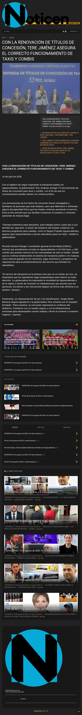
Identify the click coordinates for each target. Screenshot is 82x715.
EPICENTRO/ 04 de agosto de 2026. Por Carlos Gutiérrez (33, 580)
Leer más (38, 500)
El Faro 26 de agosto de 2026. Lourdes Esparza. (37, 396)
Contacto (23, 699)
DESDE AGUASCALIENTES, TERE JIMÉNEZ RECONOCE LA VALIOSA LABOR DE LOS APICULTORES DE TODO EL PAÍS (57, 150)
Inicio (4, 38)
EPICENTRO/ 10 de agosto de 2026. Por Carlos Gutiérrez (33, 550)
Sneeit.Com (44, 711)
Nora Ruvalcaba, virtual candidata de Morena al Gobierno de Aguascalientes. (47, 405)
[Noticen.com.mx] (41, 26)
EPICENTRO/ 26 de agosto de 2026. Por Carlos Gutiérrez (40, 385)
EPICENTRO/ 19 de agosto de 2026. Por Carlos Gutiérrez (33, 609)
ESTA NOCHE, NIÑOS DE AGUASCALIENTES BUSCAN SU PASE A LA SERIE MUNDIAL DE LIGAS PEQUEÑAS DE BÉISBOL (59, 341)
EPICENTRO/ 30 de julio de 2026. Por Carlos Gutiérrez (31, 492)
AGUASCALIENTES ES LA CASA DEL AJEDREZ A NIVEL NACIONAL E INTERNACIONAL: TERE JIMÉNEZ (59, 135)
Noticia (12, 38)
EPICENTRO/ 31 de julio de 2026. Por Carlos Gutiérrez (31, 521)
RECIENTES (9, 379)
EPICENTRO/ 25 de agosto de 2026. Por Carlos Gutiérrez (40, 415)
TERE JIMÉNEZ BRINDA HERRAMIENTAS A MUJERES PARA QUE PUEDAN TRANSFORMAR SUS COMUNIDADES (21, 342)
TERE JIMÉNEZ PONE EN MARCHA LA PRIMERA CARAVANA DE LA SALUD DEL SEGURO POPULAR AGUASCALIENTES (59, 143)
